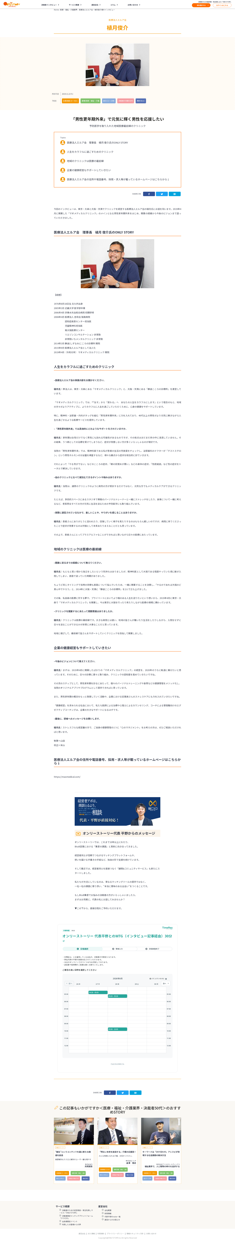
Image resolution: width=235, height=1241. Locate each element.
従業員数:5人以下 (105, 1169)
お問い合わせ (133, 5)
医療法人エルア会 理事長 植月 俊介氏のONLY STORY (97, 142)
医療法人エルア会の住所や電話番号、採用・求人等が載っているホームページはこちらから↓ (118, 179)
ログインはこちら (222, 5)
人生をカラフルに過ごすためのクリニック (90, 151)
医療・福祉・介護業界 (68, 9)
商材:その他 (130, 1175)
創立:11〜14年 (108, 101)
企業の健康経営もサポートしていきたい (89, 170)
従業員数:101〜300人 (150, 1173)
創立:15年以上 (60, 1178)
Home (56, 9)
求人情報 (91, 1233)
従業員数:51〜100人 (62, 1173)
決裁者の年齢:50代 (125, 101)
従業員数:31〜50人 (70, 101)
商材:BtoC (141, 101)
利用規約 (100, 1233)
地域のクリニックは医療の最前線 (85, 161)
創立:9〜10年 (147, 1178)
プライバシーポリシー (115, 1233)
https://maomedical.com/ (67, 776)
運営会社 (82, 1233)
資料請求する (201, 5)
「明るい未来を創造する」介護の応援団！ (117, 1151)
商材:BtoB (172, 1178)
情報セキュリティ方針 (135, 1233)
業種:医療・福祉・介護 (90, 101)
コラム (113, 5)
